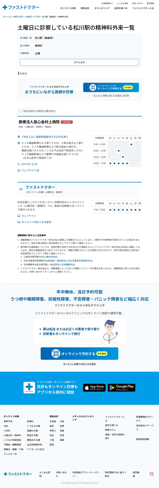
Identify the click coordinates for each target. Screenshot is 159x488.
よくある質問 (122, 3)
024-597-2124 (29, 164)
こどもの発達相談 (12, 439)
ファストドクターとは (143, 8)
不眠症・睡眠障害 (12, 444)
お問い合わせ (137, 3)
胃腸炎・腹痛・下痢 (13, 449)
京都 (62, 430)
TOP (4, 16)
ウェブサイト (28, 170)
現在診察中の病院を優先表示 (39, 111)
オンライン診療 (68, 8)
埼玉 (52, 435)
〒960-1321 (44, 136)
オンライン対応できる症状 (36, 222)
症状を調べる (120, 8)
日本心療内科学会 (48, 256)
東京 (52, 425)
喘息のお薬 (32, 435)
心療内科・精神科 (12, 435)
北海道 (53, 421)
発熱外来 (8, 421)
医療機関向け (107, 3)
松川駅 (37, 16)
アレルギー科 (10, 453)
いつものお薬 (33, 425)
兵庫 (62, 425)
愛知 (52, 444)
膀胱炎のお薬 (33, 439)
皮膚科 (30, 421)
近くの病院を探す (16, 16)
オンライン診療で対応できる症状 (79, 363)
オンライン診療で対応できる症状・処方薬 (111, 95)
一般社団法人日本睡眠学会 (61, 264)
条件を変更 (79, 62)
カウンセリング (101, 8)
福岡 (62, 439)
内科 (6, 425)
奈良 (62, 435)
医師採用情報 (142, 439)
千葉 (52, 439)
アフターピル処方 (35, 449)
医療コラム (110, 429)
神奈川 (53, 430)
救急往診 (85, 8)
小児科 (7, 430)
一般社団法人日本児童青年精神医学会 (73, 260)
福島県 (29, 16)
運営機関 (150, 3)
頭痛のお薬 (32, 430)
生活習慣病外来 (34, 444)
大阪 (62, 421)
